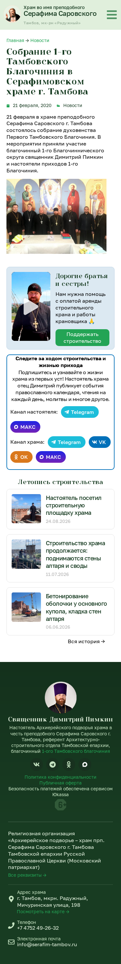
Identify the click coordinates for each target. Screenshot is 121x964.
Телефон (26, 922)
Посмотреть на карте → (43, 911)
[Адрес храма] (11, 899)
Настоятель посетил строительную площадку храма (74, 505)
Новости (39, 40)
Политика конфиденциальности (60, 777)
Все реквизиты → (27, 875)
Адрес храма (31, 892)
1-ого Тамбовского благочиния (76, 751)
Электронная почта (39, 938)
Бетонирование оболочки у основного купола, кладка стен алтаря (76, 607)
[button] (31, 306)
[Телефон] (11, 925)
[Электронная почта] (11, 942)
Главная (15, 40)
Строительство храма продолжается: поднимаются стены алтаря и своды (75, 554)
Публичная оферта (60, 782)
